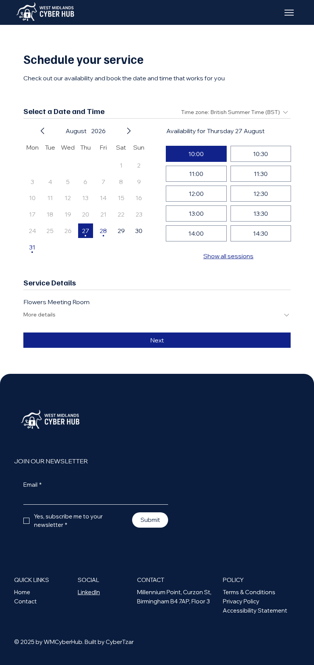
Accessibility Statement (255, 610)
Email (32, 484)
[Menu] (289, 12)
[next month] (128, 130)
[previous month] (42, 130)
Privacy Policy (241, 601)
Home (22, 592)
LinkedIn (89, 592)
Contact (25, 601)
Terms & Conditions (249, 592)
